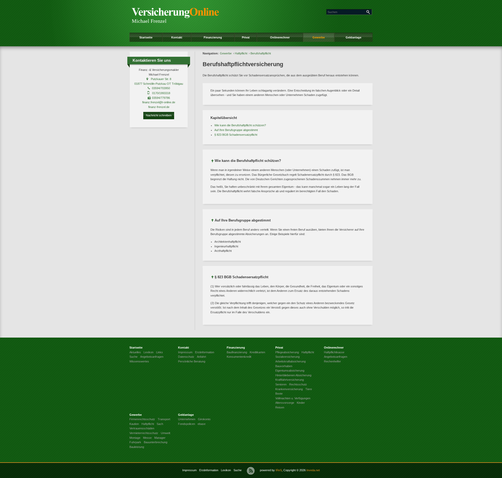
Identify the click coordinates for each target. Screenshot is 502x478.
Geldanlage (353, 37)
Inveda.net (313, 470)
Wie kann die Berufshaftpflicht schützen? (240, 125)
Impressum (189, 470)
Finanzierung (213, 37)
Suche (237, 470)
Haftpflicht (241, 53)
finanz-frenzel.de (158, 107)
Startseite (145, 37)
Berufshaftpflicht (260, 53)
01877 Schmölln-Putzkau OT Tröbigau (158, 83)
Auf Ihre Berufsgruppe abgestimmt (236, 130)
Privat (246, 37)
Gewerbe (318, 37)
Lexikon (226, 470)
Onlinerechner (280, 37)
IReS (279, 470)
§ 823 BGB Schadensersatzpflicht (235, 134)
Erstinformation (208, 470)
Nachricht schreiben (159, 115)
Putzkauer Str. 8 (161, 79)
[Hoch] (212, 162)
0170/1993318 (161, 93)
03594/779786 (161, 97)
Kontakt (176, 37)
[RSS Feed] (251, 471)
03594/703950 (161, 88)
